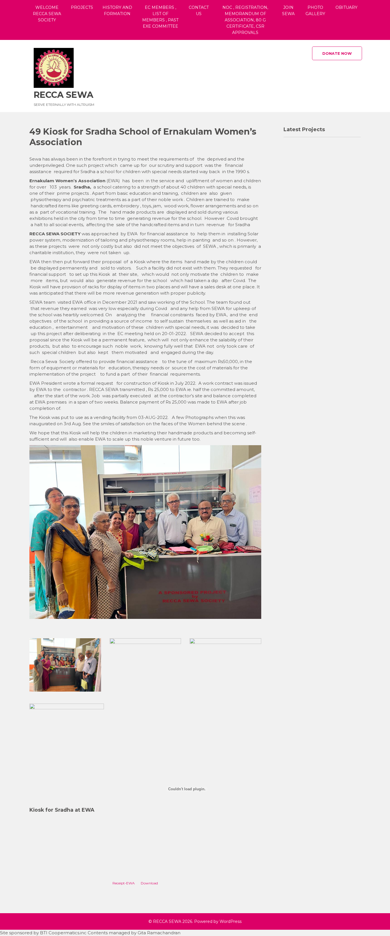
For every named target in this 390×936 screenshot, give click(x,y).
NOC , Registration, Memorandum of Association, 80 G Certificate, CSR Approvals (245, 20)
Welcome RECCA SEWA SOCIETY (47, 14)
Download (149, 883)
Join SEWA (288, 10)
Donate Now (337, 53)
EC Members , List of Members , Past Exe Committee (160, 17)
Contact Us (199, 10)
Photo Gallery (315, 10)
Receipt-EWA (123, 883)
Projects (82, 7)
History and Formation (117, 10)
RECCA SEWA (63, 95)
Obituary (346, 7)
